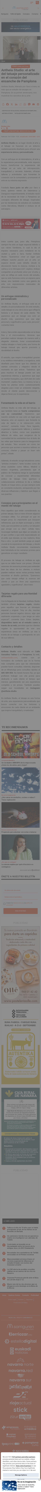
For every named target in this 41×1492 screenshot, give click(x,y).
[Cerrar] (39, 1480)
